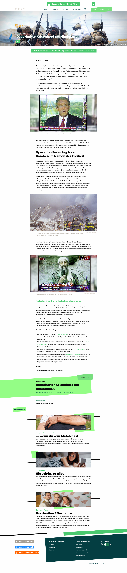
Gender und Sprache (82, 553)
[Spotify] (21, 9)
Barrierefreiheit (80, 555)
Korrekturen (79, 547)
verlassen (73, 319)
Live (94, 9)
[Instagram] (18, 9)
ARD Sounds (56, 50)
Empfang (52, 547)
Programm (65, 9)
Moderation (77, 9)
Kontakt (51, 544)
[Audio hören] (18, 41)
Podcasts (55, 9)
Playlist (102, 9)
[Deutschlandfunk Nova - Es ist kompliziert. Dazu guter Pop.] (63, 4)
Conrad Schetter (61, 334)
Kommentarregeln (81, 550)
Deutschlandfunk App (41, 50)
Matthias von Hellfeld (73, 354)
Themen (44, 9)
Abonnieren (91, 50)
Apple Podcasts (78, 50)
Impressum (79, 544)
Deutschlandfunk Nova (56, 541)
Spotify (67, 50)
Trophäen (52, 550)
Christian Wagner (79, 349)
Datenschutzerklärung (83, 541)
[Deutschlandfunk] (24, 9)
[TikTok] (16, 9)
